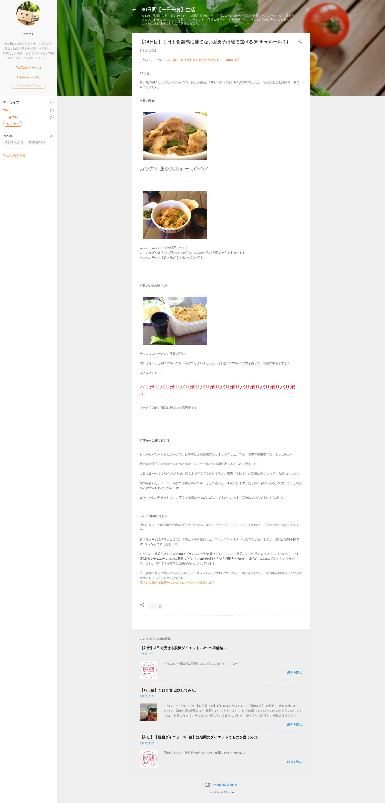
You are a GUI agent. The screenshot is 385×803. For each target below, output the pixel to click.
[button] (299, 42)
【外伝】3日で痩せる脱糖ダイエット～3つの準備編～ (183, 648)
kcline (231, 792)
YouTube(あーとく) (28, 67)
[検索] (307, 11)
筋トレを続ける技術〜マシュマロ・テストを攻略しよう (177, 582)
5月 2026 (12, 117)
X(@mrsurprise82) (28, 77)
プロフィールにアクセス (28, 85)
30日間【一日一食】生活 (168, 9)
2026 (6, 110)
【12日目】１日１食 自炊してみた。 (169, 690)
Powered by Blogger (223, 785)
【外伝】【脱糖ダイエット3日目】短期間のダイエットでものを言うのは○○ (201, 737)
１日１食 (156, 606)
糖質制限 (34, 142)
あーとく (28, 33)
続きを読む (294, 672)
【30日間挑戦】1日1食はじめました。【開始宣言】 (206, 60)
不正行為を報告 (14, 155)
